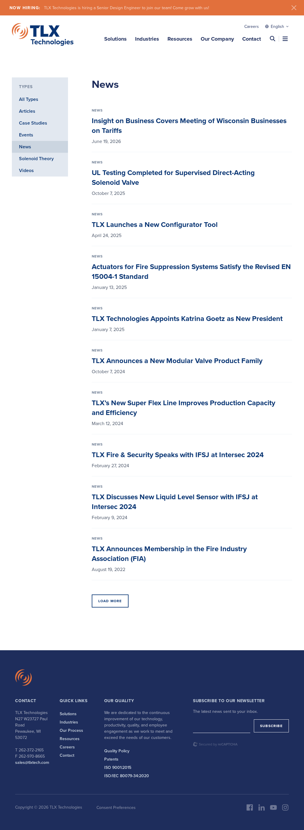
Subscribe (271, 725)
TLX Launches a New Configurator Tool (155, 224)
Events (26, 134)
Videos (26, 170)
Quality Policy (116, 751)
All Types (28, 99)
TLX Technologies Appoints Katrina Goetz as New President (187, 318)
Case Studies (33, 123)
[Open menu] (285, 38)
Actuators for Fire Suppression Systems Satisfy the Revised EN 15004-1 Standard (191, 271)
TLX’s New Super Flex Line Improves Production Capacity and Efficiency (183, 407)
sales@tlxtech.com (32, 762)
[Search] (272, 39)
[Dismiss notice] (294, 8)
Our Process (71, 730)
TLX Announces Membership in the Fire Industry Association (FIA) (169, 553)
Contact (251, 39)
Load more (110, 600)
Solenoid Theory (36, 158)
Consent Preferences (116, 807)
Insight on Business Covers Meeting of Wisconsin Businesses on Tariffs (189, 125)
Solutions (115, 39)
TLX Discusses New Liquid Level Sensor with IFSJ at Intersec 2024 (175, 502)
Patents (111, 759)
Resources (179, 39)
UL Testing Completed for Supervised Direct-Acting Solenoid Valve (173, 177)
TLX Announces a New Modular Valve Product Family (177, 360)
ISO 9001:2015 (117, 767)
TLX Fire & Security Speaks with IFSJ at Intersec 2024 (178, 454)
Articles (27, 111)
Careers (251, 26)
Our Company (217, 39)
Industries (147, 39)
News (25, 146)
